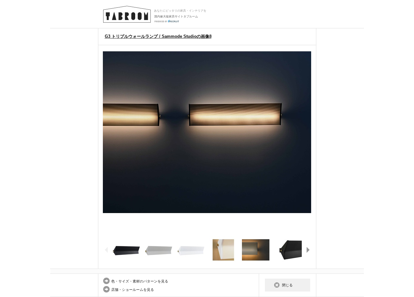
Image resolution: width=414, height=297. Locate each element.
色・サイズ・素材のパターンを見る (139, 281)
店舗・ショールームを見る (132, 290)
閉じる (287, 285)
